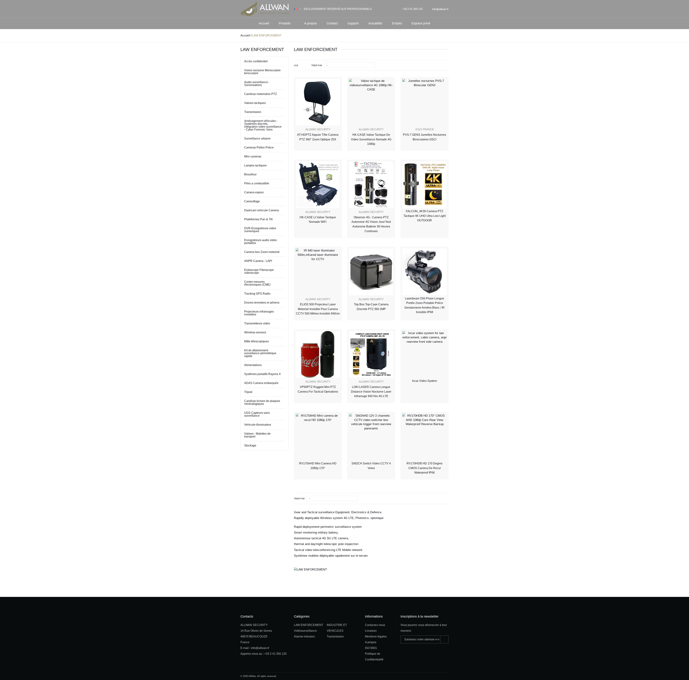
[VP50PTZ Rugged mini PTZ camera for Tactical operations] (318, 354)
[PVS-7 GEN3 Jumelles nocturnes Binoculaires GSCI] (424, 102)
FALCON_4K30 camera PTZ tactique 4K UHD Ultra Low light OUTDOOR (425, 216)
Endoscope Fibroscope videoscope (259, 271)
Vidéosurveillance (305, 630)
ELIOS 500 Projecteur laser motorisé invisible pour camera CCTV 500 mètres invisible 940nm (318, 309)
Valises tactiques (255, 102)
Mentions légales (376, 636)
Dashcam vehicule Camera (261, 210)
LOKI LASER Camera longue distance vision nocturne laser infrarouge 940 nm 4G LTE (371, 391)
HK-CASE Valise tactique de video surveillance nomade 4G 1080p (371, 139)
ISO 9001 (371, 647)
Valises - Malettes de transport (257, 435)
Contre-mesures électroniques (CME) (257, 283)
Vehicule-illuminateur (257, 424)
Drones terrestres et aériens (261, 302)
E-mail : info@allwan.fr (254, 647)
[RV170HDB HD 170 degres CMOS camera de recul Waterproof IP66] (424, 437)
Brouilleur (250, 174)
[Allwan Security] (264, 8)
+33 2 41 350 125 (412, 8)
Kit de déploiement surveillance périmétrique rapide (260, 353)
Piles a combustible (256, 183)
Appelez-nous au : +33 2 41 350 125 (263, 653)
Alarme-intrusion (304, 636)
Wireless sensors (255, 332)
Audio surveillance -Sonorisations (256, 84)
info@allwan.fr (440, 9)
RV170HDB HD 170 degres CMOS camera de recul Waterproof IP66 (424, 468)
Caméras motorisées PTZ (260, 94)
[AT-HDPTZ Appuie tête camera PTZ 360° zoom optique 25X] (318, 102)
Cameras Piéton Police (259, 147)
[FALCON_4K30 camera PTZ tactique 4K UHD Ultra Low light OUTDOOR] (424, 184)
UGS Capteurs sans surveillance (257, 414)
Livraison (371, 630)
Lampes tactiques (255, 165)
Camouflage (252, 201)
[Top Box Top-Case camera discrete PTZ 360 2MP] (371, 271)
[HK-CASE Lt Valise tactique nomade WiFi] (318, 184)
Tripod (248, 391)
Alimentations (253, 365)
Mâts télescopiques (256, 341)
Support (353, 23)
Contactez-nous (375, 625)
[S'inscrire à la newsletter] (444, 639)
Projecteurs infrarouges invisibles (259, 313)
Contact (332, 23)
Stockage (250, 445)
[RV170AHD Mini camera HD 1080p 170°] (318, 437)
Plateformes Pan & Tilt (258, 219)
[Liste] (306, 65)
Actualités (375, 23)
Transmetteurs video (257, 323)
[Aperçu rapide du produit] (335, 78)
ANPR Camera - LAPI (258, 260)
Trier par (316, 65)
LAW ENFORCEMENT (308, 625)
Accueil (264, 23)
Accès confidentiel (256, 61)
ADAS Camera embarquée (261, 383)
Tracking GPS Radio (257, 293)
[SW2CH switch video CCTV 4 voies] (371, 437)
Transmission (252, 111)
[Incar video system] (424, 354)
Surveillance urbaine (257, 138)
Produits (285, 23)
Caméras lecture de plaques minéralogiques (262, 402)
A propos (310, 23)
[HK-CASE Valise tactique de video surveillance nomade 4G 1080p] (371, 102)
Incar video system (424, 380)
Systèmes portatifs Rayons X (262, 374)
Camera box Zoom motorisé (262, 251)
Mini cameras (252, 156)
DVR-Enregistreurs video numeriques (260, 230)
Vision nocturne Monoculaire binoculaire (262, 72)
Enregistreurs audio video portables (260, 241)
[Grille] (301, 65)
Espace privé (421, 23)
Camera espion (254, 192)
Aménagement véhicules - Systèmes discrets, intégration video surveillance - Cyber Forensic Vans (263, 125)
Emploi (397, 23)
